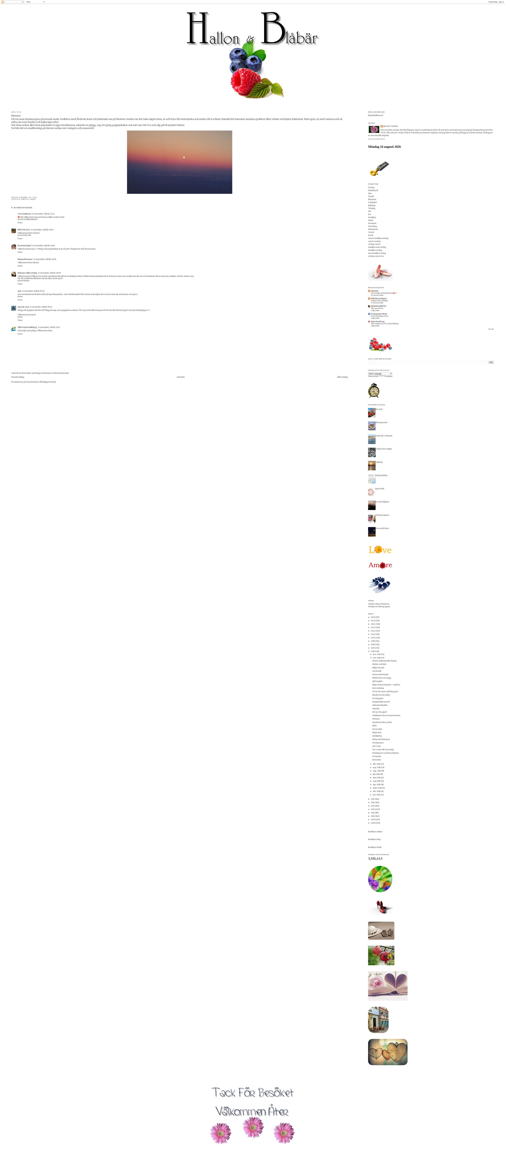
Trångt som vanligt (383, 449)
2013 (373, 806)
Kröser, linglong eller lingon (384, 661)
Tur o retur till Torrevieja (383, 749)
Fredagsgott (377, 698)
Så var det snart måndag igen (385, 691)
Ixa (369, 214)
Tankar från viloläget (379, 301)
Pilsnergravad (381, 422)
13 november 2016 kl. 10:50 (41, 307)
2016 (373, 651)
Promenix (376, 756)
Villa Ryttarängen (379, 298)
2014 (373, 802)
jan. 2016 (377, 795)
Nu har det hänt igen (381, 739)
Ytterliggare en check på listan (385, 753)
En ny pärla (377, 729)
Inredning (372, 226)
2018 (373, 644)
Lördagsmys (377, 743)
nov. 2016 (377, 658)
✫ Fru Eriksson (24, 214)
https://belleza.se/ (375, 115)
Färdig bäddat (381, 475)
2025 (373, 621)
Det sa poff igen (382, 528)
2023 (373, 627)
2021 (373, 634)
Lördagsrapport (382, 515)
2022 (373, 631)
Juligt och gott (378, 668)
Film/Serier (373, 229)
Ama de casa (23, 307)
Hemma (376, 719)
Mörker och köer (379, 664)
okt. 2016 (377, 764)
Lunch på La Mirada (383, 436)
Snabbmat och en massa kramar (386, 715)
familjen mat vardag (377, 247)
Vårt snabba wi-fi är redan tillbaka (384, 324)
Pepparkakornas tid (381, 702)
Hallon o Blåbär (390, 126)
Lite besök (376, 671)
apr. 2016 (377, 784)
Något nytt (376, 732)
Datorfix (375, 709)
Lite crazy (376, 746)
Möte (374, 726)
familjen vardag (375, 250)
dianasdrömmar (25, 259)
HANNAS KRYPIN (378, 306)
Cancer (371, 232)
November (376, 760)
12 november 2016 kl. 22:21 (43, 214)
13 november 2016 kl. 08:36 (44, 259)
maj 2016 (377, 781)
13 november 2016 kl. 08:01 (43, 246)
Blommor (372, 199)
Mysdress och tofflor (381, 695)
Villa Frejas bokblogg (27, 327)
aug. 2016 (377, 771)
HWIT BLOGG (24, 230)
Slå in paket (377, 681)
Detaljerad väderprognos (379, 606)
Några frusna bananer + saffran (386, 685)
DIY (369, 211)
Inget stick (379, 489)
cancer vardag (374, 241)
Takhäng (379, 462)
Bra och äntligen (382, 502)
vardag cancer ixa (376, 256)
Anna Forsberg (378, 321)
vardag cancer (374, 244)
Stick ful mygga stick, (379, 316)
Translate (388, 376)
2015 (373, 799)
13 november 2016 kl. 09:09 (49, 273)
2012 (373, 809)
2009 (373, 819)
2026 (373, 617)
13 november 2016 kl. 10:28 (33, 291)
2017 (373, 648)
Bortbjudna (377, 736)
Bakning (371, 205)
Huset (370, 220)
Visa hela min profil (376, 139)
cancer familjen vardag (378, 238)
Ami (19, 291)
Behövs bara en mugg (381, 678)
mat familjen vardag (377, 253)
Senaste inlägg (17, 377)
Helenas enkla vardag (27, 273)
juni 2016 (377, 778)
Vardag (33, 199)
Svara (20, 223)
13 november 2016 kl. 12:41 (49, 327)
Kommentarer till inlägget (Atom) (41, 382)
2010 (373, 816)
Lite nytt (378, 409)
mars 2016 (377, 788)
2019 (373, 641)
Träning (371, 208)
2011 (373, 813)
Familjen (372, 217)
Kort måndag (378, 688)
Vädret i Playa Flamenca (378, 604)
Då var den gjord (379, 712)
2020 (373, 638)
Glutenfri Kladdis (379, 705)
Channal (374, 291)
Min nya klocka (377, 308)
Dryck (370, 235)
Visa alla (491, 329)
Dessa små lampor (380, 674)
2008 (373, 823)
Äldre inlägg (342, 377)
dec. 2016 (377, 654)
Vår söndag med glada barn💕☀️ (384, 293)
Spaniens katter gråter (382, 722)
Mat (370, 193)
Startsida (181, 377)
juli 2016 (376, 774)
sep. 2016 (377, 767)
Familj (371, 196)
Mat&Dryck (373, 190)
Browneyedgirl (24, 246)
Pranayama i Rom (379, 314)
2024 (373, 624)
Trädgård (372, 202)
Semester (25, 199)
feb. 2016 (377, 791)
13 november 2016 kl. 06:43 (42, 230)
